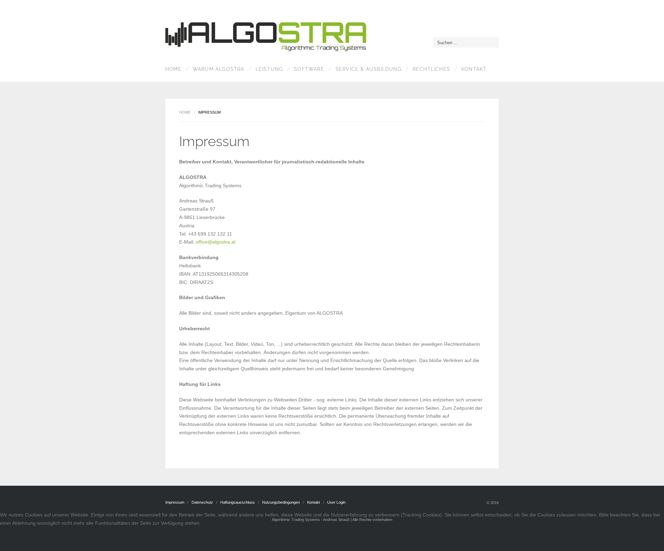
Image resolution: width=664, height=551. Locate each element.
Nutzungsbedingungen (281, 502)
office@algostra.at (216, 242)
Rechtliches (431, 69)
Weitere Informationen (24, 546)
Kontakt (474, 69)
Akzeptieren (13, 538)
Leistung (269, 69)
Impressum (174, 502)
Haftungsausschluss (237, 502)
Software (309, 69)
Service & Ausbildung (368, 69)
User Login (336, 502)
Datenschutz (202, 502)
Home (173, 69)
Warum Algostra (219, 69)
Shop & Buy (267, 37)
